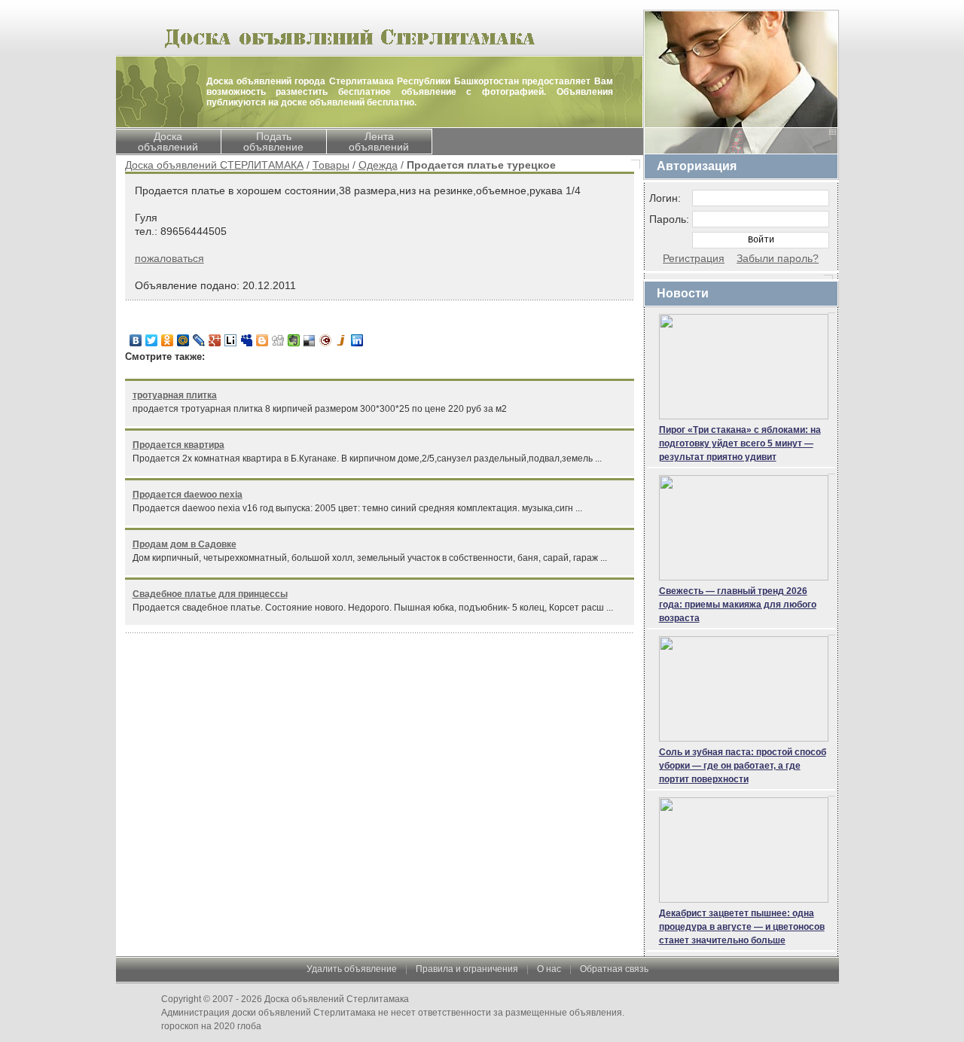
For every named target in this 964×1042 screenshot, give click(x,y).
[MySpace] (247, 340)
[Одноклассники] (167, 340)
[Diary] (326, 340)
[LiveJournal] (199, 340)
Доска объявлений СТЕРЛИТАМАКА (214, 165)
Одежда (378, 165)
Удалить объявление (352, 969)
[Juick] (341, 340)
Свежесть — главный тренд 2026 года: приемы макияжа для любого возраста (737, 604)
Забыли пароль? (778, 258)
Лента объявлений (379, 141)
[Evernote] (294, 340)
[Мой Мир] (183, 340)
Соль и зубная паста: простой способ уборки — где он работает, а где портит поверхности (742, 766)
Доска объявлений (168, 141)
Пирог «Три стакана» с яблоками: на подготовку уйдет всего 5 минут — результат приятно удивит (740, 443)
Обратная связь (614, 969)
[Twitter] (152, 340)
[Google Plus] (215, 340)
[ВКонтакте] (136, 340)
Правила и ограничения (467, 969)
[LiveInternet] (231, 340)
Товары (331, 165)
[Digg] (278, 340)
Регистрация (694, 258)
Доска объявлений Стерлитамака (336, 999)
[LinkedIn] (357, 340)
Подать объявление (273, 141)
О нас (549, 969)
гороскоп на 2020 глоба (211, 1026)
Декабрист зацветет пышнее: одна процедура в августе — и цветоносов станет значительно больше (742, 927)
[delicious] (310, 340)
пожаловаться (169, 258)
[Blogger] (262, 340)
